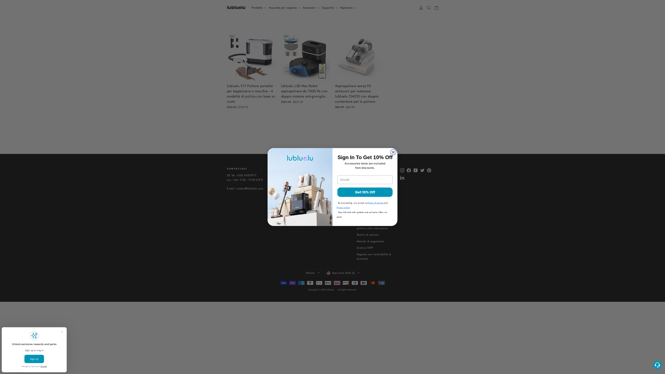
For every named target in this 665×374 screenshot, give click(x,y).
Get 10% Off (365, 192)
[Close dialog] (393, 152)
